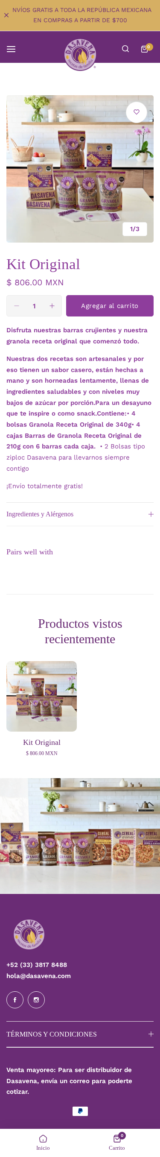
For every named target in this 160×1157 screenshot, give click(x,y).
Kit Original (42, 742)
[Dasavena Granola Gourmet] (80, 54)
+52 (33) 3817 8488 (36, 965)
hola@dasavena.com (38, 976)
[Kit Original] (41, 696)
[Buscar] (125, 49)
